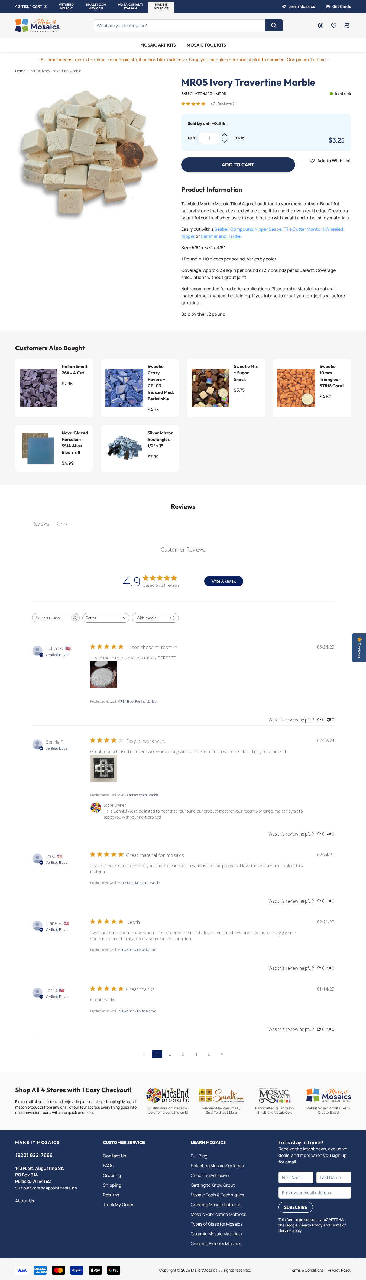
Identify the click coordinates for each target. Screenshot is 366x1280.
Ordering (112, 1175)
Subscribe (295, 1207)
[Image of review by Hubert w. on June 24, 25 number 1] (103, 674)
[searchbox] (51, 618)
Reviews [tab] (40, 523)
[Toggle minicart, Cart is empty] (346, 25)
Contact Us (114, 1156)
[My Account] (320, 25)
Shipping (112, 1185)
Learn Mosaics (302, 6)
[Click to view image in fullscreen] (87, 149)
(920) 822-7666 (34, 1155)
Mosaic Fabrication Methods (218, 1214)
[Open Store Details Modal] (45, 6)
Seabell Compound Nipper (241, 229)
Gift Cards (341, 6)
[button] (66, 6)
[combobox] (105, 618)
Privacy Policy (339, 1270)
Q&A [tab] (62, 523)
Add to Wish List (334, 161)
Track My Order (118, 1205)
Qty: (192, 138)
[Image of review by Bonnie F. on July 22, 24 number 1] (103, 768)
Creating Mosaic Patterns (216, 1205)
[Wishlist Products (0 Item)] (333, 25)
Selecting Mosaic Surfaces (217, 1166)
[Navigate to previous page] (144, 1054)
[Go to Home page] (37, 25)
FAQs (108, 1166)
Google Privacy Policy (304, 1225)
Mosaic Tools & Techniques (217, 1195)
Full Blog (199, 1156)
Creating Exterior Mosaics (216, 1243)
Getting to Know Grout (213, 1185)
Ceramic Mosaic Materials (216, 1234)
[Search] (274, 25)
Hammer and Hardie (221, 236)
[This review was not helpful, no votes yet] (329, 720)
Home (20, 70)
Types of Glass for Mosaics (216, 1224)
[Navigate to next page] (222, 1054)
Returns (111, 1195)
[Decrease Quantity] (224, 141)
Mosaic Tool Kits (206, 45)
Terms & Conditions (306, 1270)
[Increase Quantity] (224, 134)
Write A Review (223, 581)
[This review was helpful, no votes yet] (319, 720)
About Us (24, 1201)
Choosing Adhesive (210, 1175)
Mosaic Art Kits (158, 45)
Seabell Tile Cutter (287, 229)
